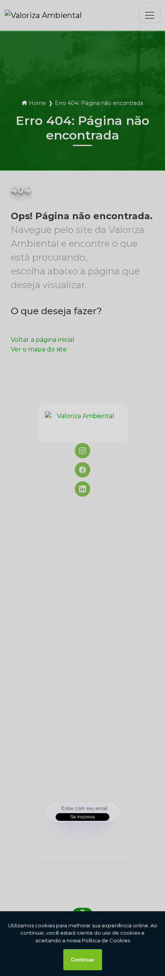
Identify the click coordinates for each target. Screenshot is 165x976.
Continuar (82, 960)
